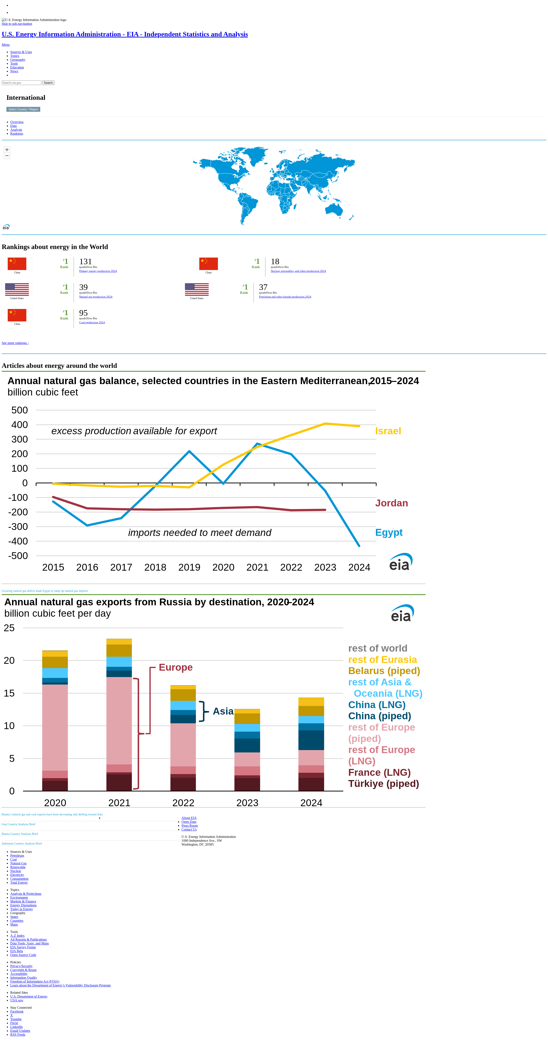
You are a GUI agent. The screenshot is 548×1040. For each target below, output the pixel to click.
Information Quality (23, 977)
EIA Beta (16, 951)
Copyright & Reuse (23, 970)
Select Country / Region (23, 109)
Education (17, 67)
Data (13, 126)
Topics (14, 56)
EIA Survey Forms (23, 947)
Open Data (189, 822)
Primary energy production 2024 (98, 271)
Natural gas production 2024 (95, 296)
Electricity (17, 875)
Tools (14, 63)
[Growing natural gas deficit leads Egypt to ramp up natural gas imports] (214, 583)
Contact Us (189, 829)
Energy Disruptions (23, 905)
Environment (19, 897)
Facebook (17, 1011)
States (14, 917)
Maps (14, 924)
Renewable (17, 867)
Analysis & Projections (25, 893)
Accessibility (19, 974)
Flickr (14, 1023)
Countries (16, 920)
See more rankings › (15, 343)
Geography (17, 59)
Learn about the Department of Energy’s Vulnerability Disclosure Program (60, 985)
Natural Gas (18, 863)
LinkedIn (16, 1027)
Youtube (16, 1019)
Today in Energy (21, 909)
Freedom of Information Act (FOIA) (34, 981)
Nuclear (15, 871)
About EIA (189, 818)
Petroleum (17, 855)
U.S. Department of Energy (29, 996)
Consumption (19, 878)
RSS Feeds (17, 1034)
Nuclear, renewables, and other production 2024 (298, 271)
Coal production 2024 (92, 322)
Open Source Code (23, 955)
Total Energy (19, 882)
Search (48, 82)
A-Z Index (17, 935)
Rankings (16, 133)
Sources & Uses (21, 52)
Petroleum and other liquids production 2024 (285, 296)
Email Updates (20, 1031)
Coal (13, 859)
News (14, 71)
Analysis (16, 129)
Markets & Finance (23, 901)
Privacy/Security (21, 966)
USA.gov (16, 1000)
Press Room (190, 825)
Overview (17, 122)
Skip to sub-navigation (17, 23)
